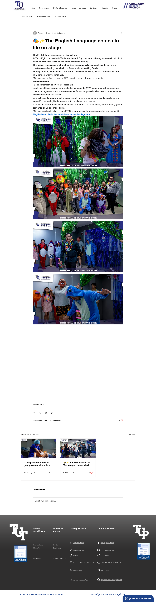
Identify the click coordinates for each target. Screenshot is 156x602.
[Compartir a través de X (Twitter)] (40, 413)
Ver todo (132, 434)
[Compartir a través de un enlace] (52, 413)
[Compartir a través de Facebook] (34, 413)
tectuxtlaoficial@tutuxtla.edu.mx (84, 562)
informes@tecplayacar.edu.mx (111, 562)
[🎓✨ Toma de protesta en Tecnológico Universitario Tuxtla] (78, 448)
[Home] (71, 580)
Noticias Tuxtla (60, 16)
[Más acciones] (121, 33)
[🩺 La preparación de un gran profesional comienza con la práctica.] (38, 448)
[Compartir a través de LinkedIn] (46, 413)
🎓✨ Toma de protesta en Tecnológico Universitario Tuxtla (76, 463)
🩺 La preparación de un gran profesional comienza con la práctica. (38, 463)
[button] (114, 7)
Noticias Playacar (43, 16)
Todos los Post (26, 16)
